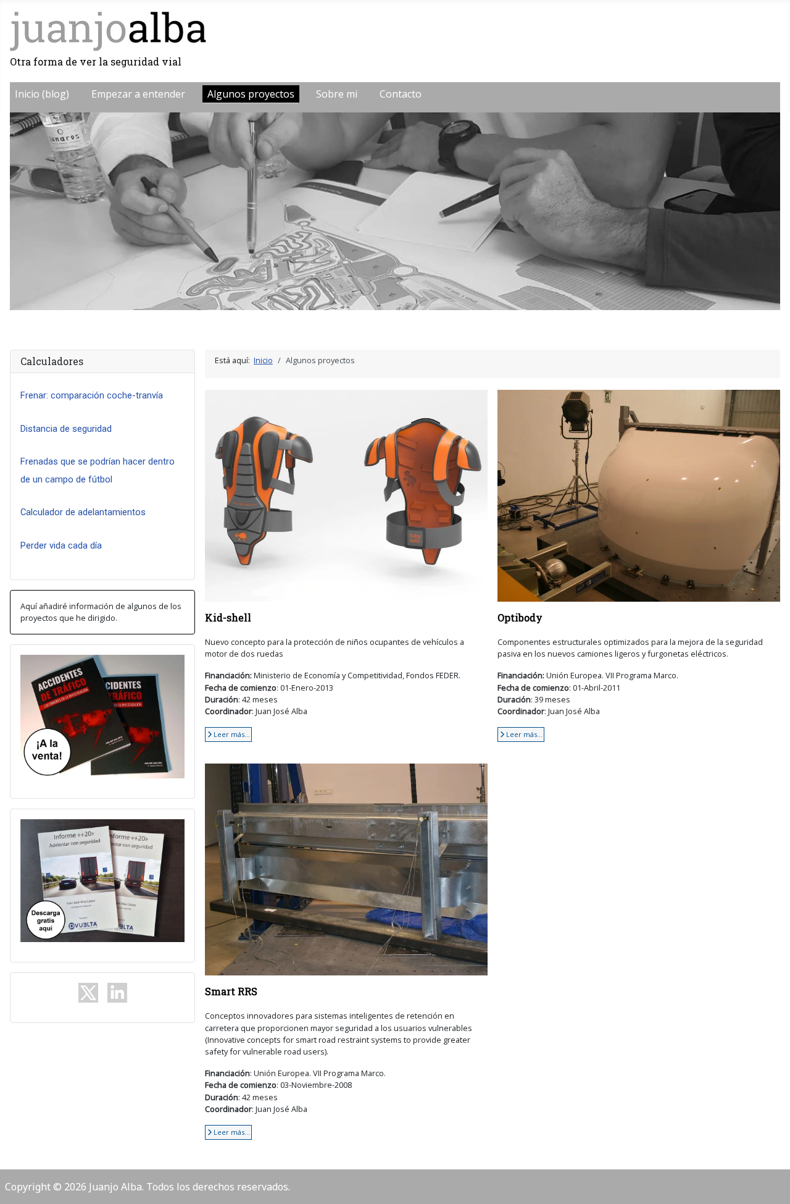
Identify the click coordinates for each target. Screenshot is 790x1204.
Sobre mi (336, 94)
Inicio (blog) (42, 94)
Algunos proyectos (250, 94)
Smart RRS (231, 991)
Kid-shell (228, 617)
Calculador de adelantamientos (83, 512)
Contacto (401, 94)
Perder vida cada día (61, 545)
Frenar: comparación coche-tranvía (91, 395)
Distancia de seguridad (66, 428)
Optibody (520, 617)
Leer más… (231, 734)
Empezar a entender (138, 94)
